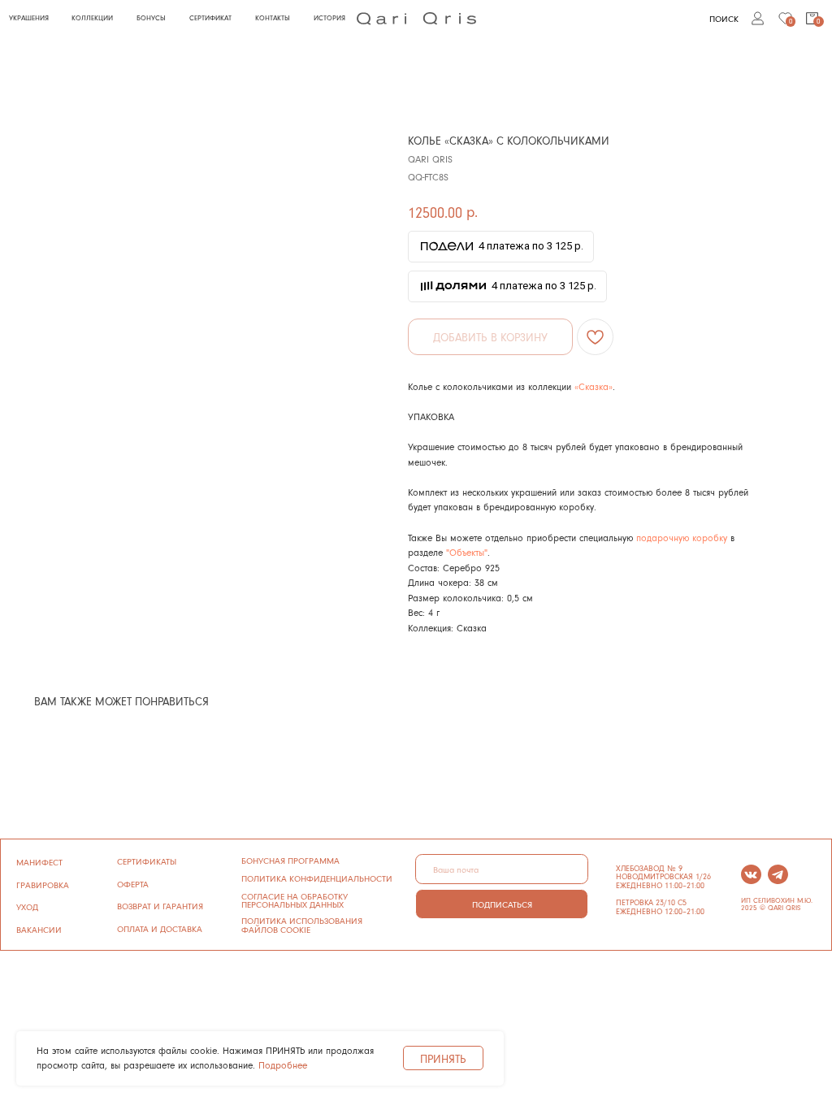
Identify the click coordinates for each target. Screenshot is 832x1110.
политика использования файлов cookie (301, 924)
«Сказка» (593, 386)
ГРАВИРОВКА (42, 884)
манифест (39, 861)
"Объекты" (467, 552)
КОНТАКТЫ (272, 18)
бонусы (151, 18)
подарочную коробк (679, 537)
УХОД (27, 906)
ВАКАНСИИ (39, 929)
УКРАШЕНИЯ (29, 18)
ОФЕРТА (133, 883)
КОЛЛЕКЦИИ (92, 18)
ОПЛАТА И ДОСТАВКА (159, 928)
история (329, 18)
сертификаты (146, 861)
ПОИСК (724, 18)
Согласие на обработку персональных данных (294, 900)
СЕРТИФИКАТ (210, 18)
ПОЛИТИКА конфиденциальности (316, 878)
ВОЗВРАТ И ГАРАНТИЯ (160, 905)
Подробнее (282, 1065)
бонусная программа (290, 860)
